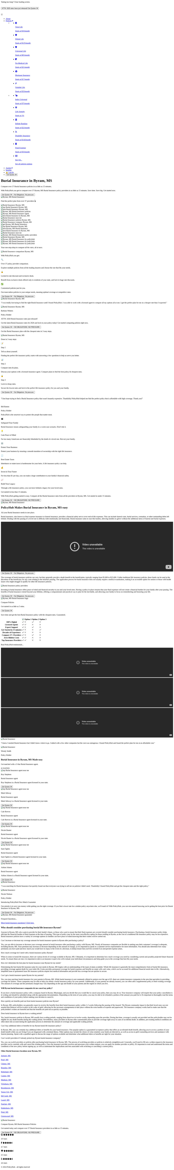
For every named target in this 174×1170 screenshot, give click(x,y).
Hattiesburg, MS (7, 1108)
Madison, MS (6, 1080)
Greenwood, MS (7, 1116)
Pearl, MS (4, 1060)
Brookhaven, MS (7, 1088)
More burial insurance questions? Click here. (17, 923)
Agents (8, 168)
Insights (8, 170)
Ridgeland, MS (6, 1072)
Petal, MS (4, 1112)
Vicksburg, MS (6, 1084)
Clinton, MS (5, 1064)
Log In (10, 172)
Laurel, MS (5, 1100)
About (8, 19)
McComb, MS (6, 1096)
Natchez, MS (6, 1104)
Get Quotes (11, 175)
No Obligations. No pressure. (24, 195)
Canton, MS (5, 1076)
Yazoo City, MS (7, 1092)
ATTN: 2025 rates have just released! (19, 8)
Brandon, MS (6, 1068)
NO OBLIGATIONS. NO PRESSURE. (27, 327)
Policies (9, 21)
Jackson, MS (6, 1056)
